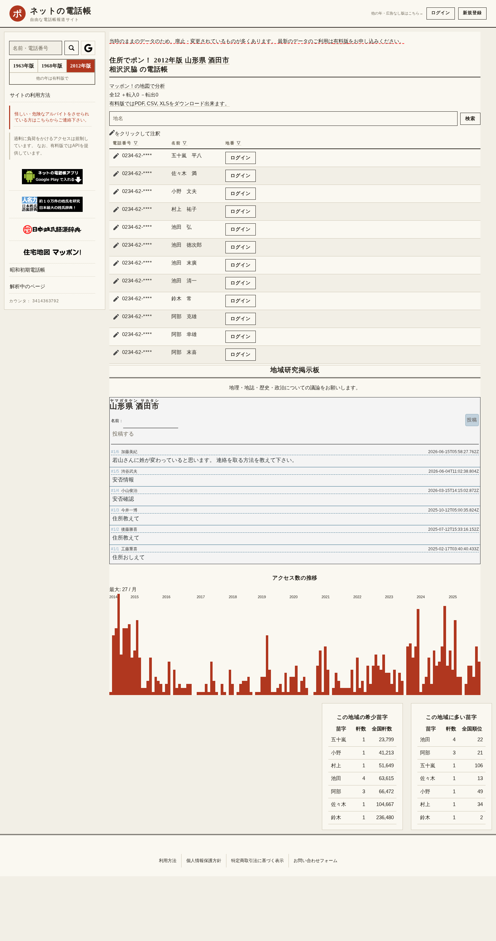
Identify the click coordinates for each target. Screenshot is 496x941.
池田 (425, 739)
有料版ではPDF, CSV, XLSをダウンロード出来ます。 (169, 103)
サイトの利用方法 (30, 95)
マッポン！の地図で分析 (137, 86)
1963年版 (23, 65)
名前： (117, 420)
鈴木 (425, 817)
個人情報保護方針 (203, 860)
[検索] (71, 48)
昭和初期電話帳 (27, 270)
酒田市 (218, 60)
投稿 (472, 419)
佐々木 (427, 778)
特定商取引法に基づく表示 (257, 860)
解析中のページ (27, 286)
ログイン (440, 12)
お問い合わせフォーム (315, 860)
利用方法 (167, 860)
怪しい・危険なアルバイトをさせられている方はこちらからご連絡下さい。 (52, 117)
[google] (88, 48)
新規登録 (472, 12)
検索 (470, 118)
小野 (425, 791)
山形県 (195, 60)
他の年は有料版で (52, 78)
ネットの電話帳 (60, 10)
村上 (425, 804)
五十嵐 (427, 765)
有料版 (341, 41)
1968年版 (52, 65)
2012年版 (168, 60)
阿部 (425, 752)
